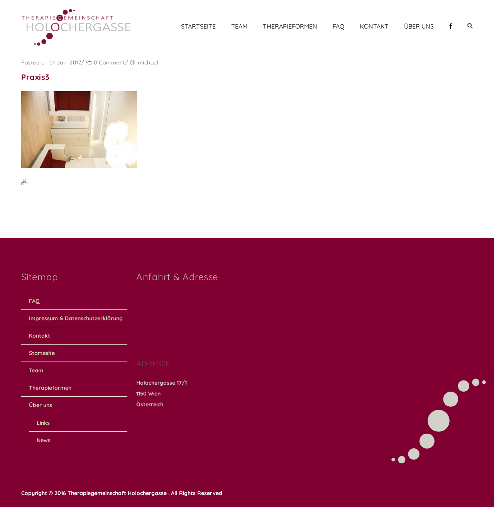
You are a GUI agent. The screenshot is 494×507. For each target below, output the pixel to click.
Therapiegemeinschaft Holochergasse (118, 493)
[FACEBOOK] (450, 26)
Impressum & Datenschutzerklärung (76, 318)
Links (43, 422)
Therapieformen (290, 26)
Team (239, 26)
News (44, 440)
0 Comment (108, 62)
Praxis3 (35, 77)
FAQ (338, 26)
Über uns (419, 26)
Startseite (198, 26)
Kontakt (374, 26)
